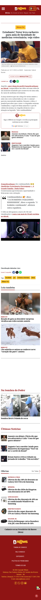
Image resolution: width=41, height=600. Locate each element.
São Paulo (32, 13)
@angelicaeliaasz (8, 184)
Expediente (20, 556)
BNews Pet (5, 282)
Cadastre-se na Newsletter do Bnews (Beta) (20, 530)
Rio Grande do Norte (17, 13)
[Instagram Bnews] (22, 583)
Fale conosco (20, 552)
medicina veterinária (23, 278)
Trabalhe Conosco (20, 547)
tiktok (33, 278)
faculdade (8, 278)
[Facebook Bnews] (15, 583)
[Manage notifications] (36, 595)
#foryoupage (25, 186)
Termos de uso (20, 565)
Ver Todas (35, 471)
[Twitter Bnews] (19, 583)
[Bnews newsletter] (20, 76)
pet (14, 278)
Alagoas (26, 13)
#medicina (5, 186)
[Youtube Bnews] (25, 583)
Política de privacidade (20, 561)
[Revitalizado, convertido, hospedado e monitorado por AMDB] (38, 588)
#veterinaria (15, 186)
